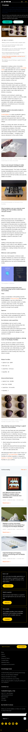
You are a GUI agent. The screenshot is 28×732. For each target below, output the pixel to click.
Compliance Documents (8, 664)
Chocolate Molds (13, 454)
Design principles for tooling (8, 676)
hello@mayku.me (8, 691)
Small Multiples (5, 114)
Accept (7, 22)
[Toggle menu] (26, 2)
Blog (2, 652)
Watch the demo (6, 646)
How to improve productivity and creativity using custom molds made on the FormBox (13, 53)
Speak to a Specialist (7, 458)
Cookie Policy (4, 660)
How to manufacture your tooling (10, 678)
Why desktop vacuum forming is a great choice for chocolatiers (14, 60)
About (3, 654)
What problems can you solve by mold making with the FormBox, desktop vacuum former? (14, 49)
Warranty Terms (5, 662)
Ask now (7, 602)
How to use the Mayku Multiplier (9, 674)
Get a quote (22, 646)
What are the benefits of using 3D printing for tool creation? (13, 681)
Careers (3, 656)
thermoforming (15, 298)
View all (23, 469)
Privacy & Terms (5, 658)
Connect (7, 619)
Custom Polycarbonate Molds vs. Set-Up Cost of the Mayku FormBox (13, 57)
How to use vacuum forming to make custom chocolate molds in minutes (12, 45)
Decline (18, 22)
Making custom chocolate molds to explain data (13, 42)
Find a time (8, 586)
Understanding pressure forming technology (13, 672)
